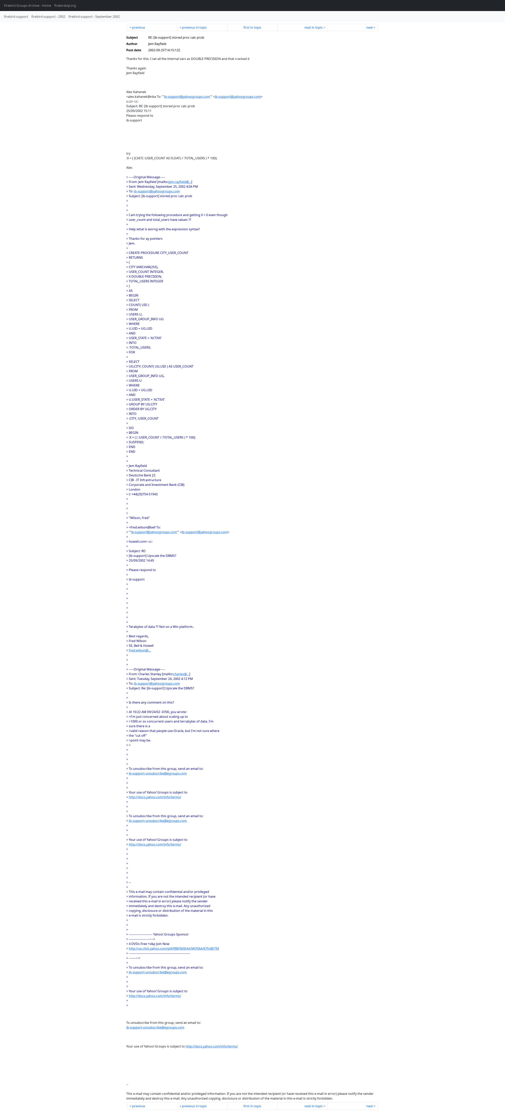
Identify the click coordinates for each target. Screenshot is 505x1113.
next (369, 27)
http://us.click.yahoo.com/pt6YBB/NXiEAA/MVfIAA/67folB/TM (174, 948)
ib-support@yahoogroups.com (187, 96)
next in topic (313, 27)
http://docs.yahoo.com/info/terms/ (155, 797)
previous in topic (194, 27)
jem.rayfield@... (179, 182)
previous (138, 27)
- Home (27, 5)
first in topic (252, 27)
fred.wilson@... (140, 650)
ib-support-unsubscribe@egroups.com (158, 773)
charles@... (181, 674)
